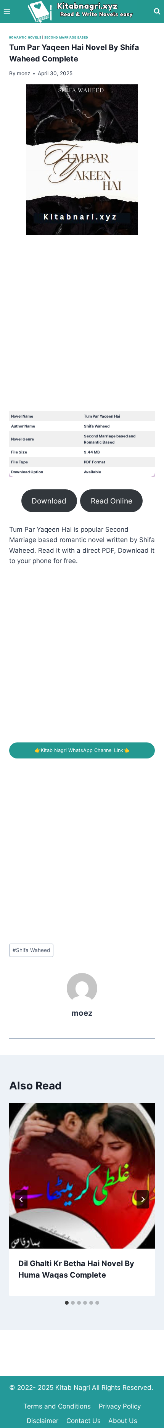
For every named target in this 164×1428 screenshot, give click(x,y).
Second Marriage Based (66, 37)
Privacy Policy (120, 1406)
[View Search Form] (157, 11)
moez (82, 1013)
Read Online (111, 500)
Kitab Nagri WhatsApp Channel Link (82, 750)
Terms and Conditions (57, 1406)
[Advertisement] (82, 329)
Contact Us (83, 1421)
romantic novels (25, 37)
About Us (122, 1421)
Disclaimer (42, 1421)
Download (49, 500)
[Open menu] (7, 11)
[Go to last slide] (21, 1199)
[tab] (67, 1303)
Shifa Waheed (31, 950)
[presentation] (82, 1176)
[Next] (143, 1199)
